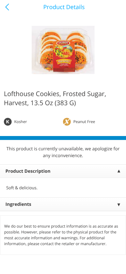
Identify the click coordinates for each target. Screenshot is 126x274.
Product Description (27, 171)
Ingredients (18, 204)
